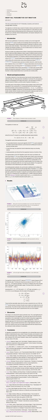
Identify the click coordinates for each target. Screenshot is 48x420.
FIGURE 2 (9, 203)
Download (23, 209)
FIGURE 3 (9, 238)
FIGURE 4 (9, 272)
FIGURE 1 (9, 118)
